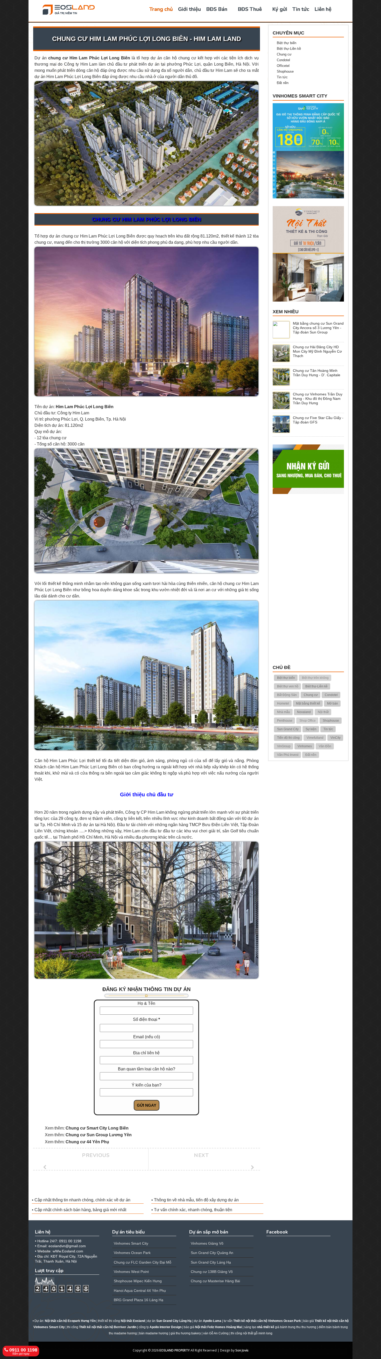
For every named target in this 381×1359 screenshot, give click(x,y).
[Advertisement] (308, 579)
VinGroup (284, 746)
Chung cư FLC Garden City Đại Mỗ (142, 1262)
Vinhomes (305, 746)
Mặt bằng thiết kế (308, 703)
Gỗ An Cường (219, 1333)
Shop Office (307, 720)
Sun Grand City (288, 729)
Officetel (283, 66)
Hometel (283, 703)
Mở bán (332, 703)
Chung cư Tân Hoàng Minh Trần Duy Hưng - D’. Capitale (316, 372)
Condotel (283, 60)
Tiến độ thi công (288, 738)
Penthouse (284, 720)
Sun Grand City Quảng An (212, 1253)
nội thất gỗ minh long (257, 1333)
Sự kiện (311, 729)
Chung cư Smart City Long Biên (97, 1128)
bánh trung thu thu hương (298, 1327)
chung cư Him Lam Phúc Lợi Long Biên (89, 58)
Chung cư (284, 54)
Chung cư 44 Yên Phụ (87, 1142)
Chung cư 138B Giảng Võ (212, 1272)
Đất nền (282, 83)
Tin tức (282, 77)
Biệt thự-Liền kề (289, 49)
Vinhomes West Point (131, 1272)
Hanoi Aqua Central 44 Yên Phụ (140, 1290)
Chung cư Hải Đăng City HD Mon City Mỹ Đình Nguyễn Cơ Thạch (317, 351)
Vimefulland (315, 738)
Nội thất (323, 712)
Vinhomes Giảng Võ (207, 1243)
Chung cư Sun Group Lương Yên (99, 1135)
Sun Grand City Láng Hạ (211, 1262)
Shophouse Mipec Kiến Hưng (138, 1281)
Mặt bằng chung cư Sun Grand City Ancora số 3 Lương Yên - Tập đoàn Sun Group (318, 327)
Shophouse (285, 71)
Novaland (304, 712)
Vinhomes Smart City (131, 1243)
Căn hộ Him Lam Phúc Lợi (60, 760)
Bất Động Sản (287, 695)
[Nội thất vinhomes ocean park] (308, 253)
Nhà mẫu (283, 712)
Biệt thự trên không (315, 678)
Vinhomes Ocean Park (132, 1253)
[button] (374, 1351)
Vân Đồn (325, 746)
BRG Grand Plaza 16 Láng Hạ (138, 1300)
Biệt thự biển (286, 43)
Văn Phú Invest (287, 755)
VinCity (335, 738)
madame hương (156, 1333)
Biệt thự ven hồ (287, 686)
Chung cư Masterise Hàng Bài (215, 1281)
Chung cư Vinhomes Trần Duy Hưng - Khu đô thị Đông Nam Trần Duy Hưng (317, 398)
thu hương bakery (188, 1333)
